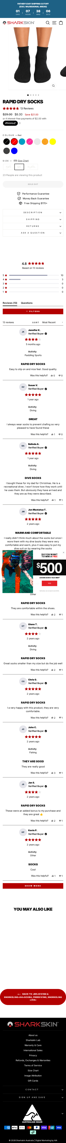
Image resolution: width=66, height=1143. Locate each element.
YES (49, 583)
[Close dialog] (63, 552)
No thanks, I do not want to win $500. (49, 590)
